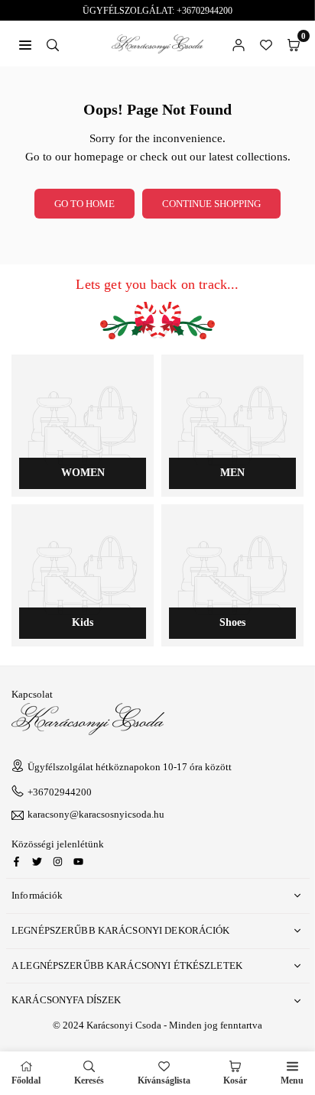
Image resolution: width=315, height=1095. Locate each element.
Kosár (235, 1080)
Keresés (89, 1080)
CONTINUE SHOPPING (211, 203)
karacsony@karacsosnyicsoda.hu (96, 814)
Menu (292, 1080)
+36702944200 (60, 792)
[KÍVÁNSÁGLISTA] (266, 43)
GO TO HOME (84, 203)
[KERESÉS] (53, 43)
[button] (293, 43)
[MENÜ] (25, 43)
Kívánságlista (164, 1080)
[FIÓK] (238, 43)
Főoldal (26, 1080)
